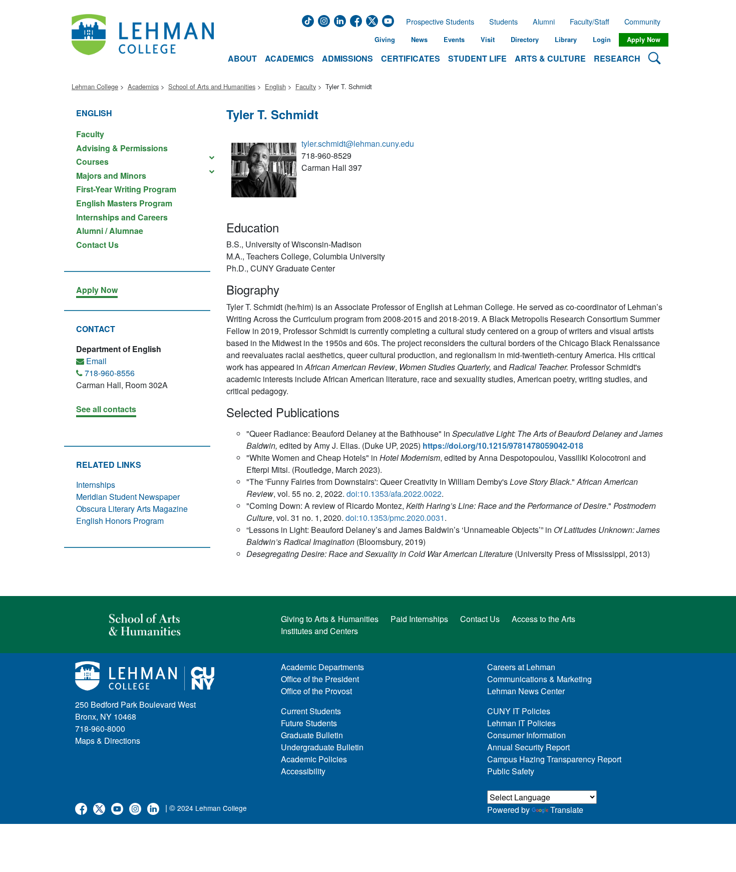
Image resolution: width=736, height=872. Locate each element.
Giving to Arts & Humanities (330, 619)
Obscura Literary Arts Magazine (132, 508)
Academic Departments (322, 667)
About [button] (242, 58)
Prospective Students (437, 21)
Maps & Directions (107, 740)
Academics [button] (289, 58)
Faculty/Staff (589, 21)
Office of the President (320, 679)
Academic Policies (314, 759)
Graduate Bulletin (312, 735)
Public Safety (510, 771)
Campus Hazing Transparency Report (554, 759)
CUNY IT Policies (518, 711)
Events (454, 39)
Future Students (309, 723)
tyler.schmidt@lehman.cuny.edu (357, 143)
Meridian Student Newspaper (128, 496)
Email (96, 361)
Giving (385, 39)
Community (645, 21)
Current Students (311, 711)
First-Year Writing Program (126, 189)
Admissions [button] (347, 58)
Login (602, 39)
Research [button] (617, 58)
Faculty (305, 86)
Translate (566, 809)
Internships (95, 484)
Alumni (544, 21)
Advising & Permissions (122, 148)
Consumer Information (526, 735)
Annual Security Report (528, 747)
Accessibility (303, 771)
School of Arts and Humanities (211, 86)
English (275, 86)
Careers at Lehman (521, 667)
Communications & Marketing (539, 679)
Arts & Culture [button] (550, 58)
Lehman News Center (526, 691)
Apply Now (643, 39)
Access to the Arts (543, 619)
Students (503, 21)
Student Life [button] (477, 58)
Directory (525, 39)
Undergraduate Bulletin (322, 747)
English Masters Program (124, 203)
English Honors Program (120, 520)
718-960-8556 (110, 373)
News (419, 39)
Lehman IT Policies (521, 723)
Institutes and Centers (319, 631)
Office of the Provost (316, 691)
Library (566, 39)
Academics (143, 86)
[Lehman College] (143, 40)
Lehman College (95, 86)
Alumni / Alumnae (109, 230)
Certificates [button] (410, 58)
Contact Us (97, 244)
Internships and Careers (122, 217)
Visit (488, 39)
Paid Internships (419, 619)
